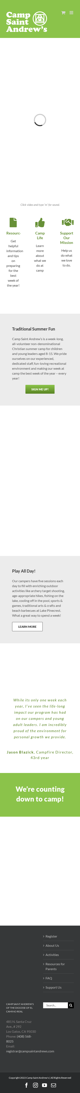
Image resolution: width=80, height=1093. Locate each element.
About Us (52, 945)
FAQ (49, 978)
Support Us (54, 987)
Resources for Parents (55, 966)
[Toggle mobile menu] (72, 12)
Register (51, 936)
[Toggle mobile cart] (63, 12)
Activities (52, 955)
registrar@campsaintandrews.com (30, 1051)
